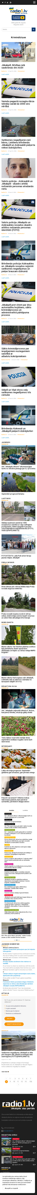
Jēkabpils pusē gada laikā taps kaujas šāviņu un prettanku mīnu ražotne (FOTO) (18, 897)
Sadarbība (6, 1172)
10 (14, 1081)
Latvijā (7, 844)
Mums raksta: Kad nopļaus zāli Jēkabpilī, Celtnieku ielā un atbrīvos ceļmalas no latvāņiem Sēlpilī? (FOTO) (17, 680)
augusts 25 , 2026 (6, 1059)
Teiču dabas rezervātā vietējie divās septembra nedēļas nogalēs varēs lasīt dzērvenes (16, 740)
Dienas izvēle (8, 856)
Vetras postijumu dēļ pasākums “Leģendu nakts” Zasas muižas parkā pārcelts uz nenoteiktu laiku (18, 860)
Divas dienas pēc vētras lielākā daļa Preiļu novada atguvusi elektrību (18, 588)
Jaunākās (11, 810)
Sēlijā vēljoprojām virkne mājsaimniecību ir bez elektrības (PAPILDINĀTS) (18, 912)
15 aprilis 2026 (12, 71)
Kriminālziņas (9, 850)
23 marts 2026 (12, 434)
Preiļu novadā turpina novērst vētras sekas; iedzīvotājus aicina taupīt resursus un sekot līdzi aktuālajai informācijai (17, 616)
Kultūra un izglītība (10, 869)
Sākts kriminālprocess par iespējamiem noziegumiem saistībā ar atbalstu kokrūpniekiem (15, 352)
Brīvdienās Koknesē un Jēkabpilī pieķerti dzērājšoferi (17, 429)
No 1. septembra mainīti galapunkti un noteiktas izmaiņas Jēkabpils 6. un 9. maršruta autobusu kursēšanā (18, 833)
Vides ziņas (8, 819)
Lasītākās (25, 810)
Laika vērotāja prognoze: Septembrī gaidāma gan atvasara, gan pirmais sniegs (18, 771)
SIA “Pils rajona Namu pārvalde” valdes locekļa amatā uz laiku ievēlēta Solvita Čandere (18, 826)
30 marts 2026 (12, 192)
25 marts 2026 (12, 398)
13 (25, 1081)
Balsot (10, 1018)
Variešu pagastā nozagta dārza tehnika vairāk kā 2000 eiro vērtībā (17, 104)
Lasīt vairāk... (5, 74)
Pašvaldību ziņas (9, 824)
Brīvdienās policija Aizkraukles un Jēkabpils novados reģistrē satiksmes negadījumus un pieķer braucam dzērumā (17, 267)
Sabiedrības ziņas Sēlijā (11, 910)
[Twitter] (2, 3)
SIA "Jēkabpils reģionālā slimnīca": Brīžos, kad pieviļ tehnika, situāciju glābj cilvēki (18, 711)
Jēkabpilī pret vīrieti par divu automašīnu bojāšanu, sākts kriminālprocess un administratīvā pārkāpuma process (16, 310)
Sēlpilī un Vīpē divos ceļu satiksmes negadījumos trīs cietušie (16, 392)
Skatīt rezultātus (14, 1024)
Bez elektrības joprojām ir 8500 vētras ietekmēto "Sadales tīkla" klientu (15, 887)
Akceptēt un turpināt (11, 1188)
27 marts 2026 (12, 318)
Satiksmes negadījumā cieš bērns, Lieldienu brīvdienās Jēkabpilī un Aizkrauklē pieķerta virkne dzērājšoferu (18, 144)
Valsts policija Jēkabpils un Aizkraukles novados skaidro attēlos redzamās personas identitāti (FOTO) (16, 226)
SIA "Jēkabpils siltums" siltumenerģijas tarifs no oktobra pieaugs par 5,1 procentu (18, 468)
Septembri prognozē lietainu (12, 494)
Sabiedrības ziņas (10, 837)
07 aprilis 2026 (12, 151)
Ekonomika (8, 813)
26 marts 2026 (15, 359)
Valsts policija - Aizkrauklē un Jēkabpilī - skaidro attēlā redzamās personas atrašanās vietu (17, 185)
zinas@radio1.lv (8, 1131)
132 (31, 1081)
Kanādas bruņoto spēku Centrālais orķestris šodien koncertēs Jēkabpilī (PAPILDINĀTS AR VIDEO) (17, 873)
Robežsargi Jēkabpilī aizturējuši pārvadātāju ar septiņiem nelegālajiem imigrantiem (18, 853)
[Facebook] (5, 3)
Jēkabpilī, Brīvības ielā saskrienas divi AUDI (13, 66)
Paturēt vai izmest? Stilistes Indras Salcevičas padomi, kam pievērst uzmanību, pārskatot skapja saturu (15, 800)
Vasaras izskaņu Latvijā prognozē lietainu (16, 892)
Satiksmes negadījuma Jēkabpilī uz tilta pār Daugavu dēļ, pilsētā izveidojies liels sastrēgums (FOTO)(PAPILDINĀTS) (17, 1054)
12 (22, 1081)
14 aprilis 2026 (12, 109)
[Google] (7, 3)
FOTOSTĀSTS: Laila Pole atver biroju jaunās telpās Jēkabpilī (16, 557)
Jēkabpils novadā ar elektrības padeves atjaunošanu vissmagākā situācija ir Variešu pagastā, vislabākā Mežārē (17, 881)
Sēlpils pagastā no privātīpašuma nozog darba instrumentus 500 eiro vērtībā (17, 866)
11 (18, 1081)
